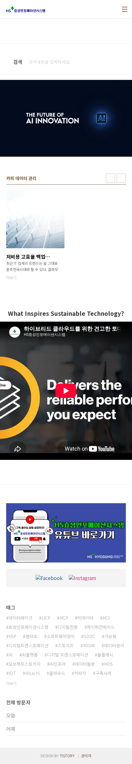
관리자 (86, 755)
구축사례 (103, 673)
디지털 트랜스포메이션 (67, 655)
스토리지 (66, 645)
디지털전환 (68, 627)
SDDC (89, 636)
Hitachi (32, 673)
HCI (106, 618)
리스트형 (121, 178)
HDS (108, 664)
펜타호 (31, 636)
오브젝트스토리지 (25, 664)
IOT (12, 673)
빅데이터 (85, 618)
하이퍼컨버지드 (101, 627)
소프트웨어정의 (61, 636)
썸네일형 (110, 178)
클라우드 (57, 673)
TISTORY (67, 755)
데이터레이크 (21, 618)
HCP (64, 618)
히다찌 (89, 645)
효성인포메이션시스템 (29, 627)
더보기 (11, 683)
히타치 (80, 673)
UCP (46, 618)
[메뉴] (124, 9)
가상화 (110, 636)
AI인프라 (58, 664)
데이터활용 (85, 664)
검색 (120, 62)
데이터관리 (114, 645)
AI (11, 655)
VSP (12, 636)
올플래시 (105, 655)
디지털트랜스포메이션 (29, 645)
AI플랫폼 (30, 655)
